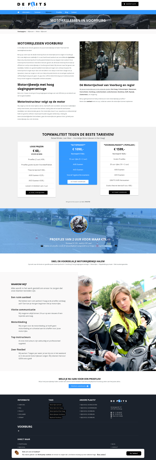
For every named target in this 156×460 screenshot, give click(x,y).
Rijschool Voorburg (55, 417)
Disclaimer (22, 414)
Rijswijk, (132, 92)
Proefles (59, 12)
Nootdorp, (121, 92)
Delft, (127, 92)
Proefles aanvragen (78, 386)
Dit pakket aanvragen (78, 182)
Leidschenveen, (112, 92)
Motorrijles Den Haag (56, 408)
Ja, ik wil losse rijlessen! (36, 193)
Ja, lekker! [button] (134, 453)
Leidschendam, (101, 92)
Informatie (26, 12)
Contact (74, 12)
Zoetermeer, (84, 94)
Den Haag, (114, 89)
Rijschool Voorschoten (89, 405)
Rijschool (22, 447)
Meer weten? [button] (101, 454)
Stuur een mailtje (118, 416)
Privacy (21, 411)
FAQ (20, 408)
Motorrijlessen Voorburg (57, 414)
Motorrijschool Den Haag (57, 411)
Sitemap (21, 417)
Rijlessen (49, 12)
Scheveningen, (123, 89)
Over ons (22, 405)
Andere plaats (131, 4)
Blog (66, 12)
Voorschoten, (84, 92)
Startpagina (22, 31)
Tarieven (37, 12)
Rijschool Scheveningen (89, 408)
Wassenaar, (133, 89)
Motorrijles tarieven (56, 405)
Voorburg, (92, 92)
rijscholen (71, 57)
